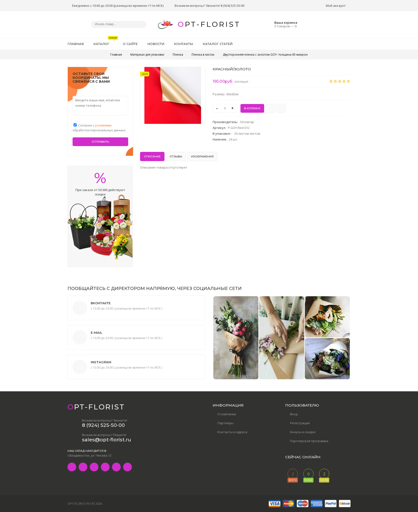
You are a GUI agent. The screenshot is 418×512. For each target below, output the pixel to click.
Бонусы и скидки (302, 432)
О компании (226, 414)
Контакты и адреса (232, 432)
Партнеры (225, 423)
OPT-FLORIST (209, 24)
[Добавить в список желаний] (199, 73)
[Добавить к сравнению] (281, 108)
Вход (294, 414)
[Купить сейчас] (270, 108)
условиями (103, 125)
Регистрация (300, 423)
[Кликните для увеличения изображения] (172, 95)
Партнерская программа (309, 441)
